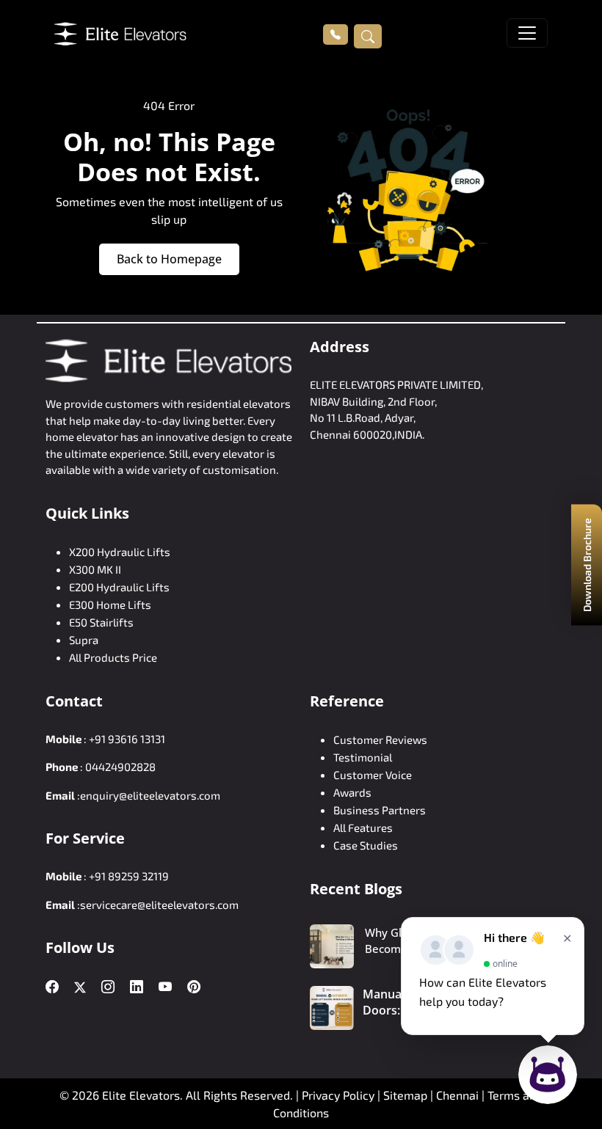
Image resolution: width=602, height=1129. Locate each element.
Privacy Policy (338, 1095)
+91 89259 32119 (129, 876)
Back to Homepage (169, 259)
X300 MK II (95, 569)
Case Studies (365, 845)
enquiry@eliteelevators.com (150, 795)
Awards (352, 792)
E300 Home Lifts (110, 604)
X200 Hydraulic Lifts (119, 551)
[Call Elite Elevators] (335, 34)
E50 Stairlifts (101, 622)
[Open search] (368, 36)
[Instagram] (108, 987)
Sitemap (406, 1095)
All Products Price (113, 657)
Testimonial (362, 757)
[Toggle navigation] (527, 33)
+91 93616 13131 (127, 738)
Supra (83, 639)
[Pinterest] (193, 987)
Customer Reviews (380, 739)
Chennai (459, 1095)
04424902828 (120, 766)
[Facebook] (52, 987)
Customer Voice (372, 774)
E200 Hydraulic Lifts (119, 586)
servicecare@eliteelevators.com (159, 904)
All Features (363, 827)
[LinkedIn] (136, 987)
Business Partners (379, 809)
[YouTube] (165, 987)
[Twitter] (80, 987)
